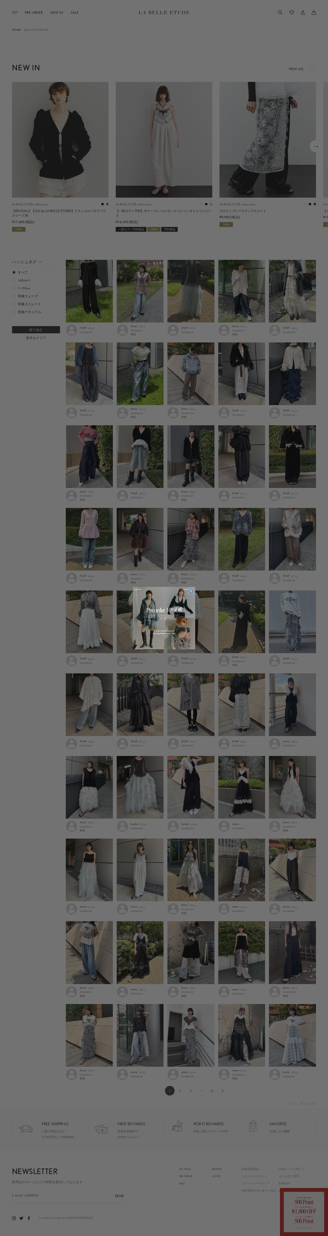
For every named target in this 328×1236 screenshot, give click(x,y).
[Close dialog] (190, 591)
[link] (164, 618)
